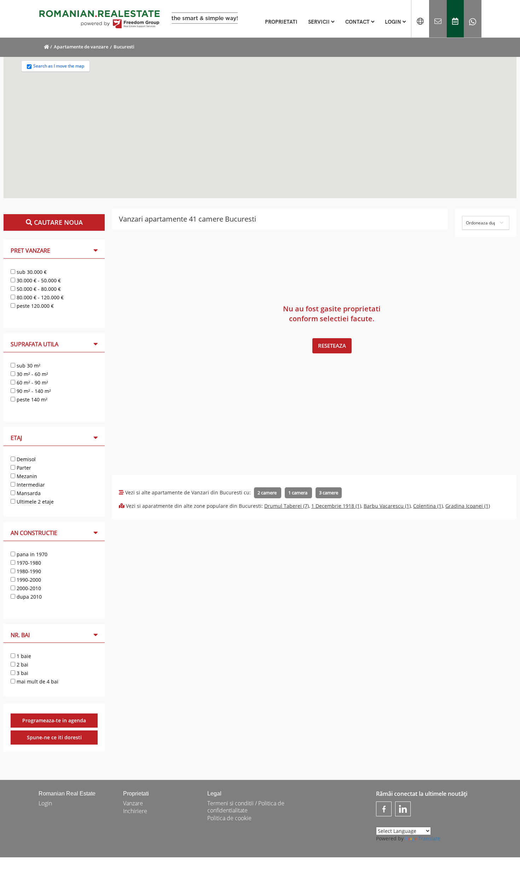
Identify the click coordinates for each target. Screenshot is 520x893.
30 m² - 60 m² (31, 374)
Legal (214, 794)
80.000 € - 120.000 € (39, 297)
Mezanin (26, 476)
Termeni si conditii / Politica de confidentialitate (245, 806)
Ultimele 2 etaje (34, 501)
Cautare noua (57, 222)
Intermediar (30, 484)
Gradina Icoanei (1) (467, 506)
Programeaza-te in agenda (54, 720)
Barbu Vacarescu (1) (387, 506)
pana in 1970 (31, 554)
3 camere (328, 492)
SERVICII (319, 22)
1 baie (23, 656)
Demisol (25, 459)
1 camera (298, 492)
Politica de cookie (229, 818)
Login (45, 803)
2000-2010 (28, 588)
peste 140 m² (31, 399)
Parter (23, 467)
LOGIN (394, 22)
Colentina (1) (428, 506)
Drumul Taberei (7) (286, 506)
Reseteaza (332, 345)
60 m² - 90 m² (31, 382)
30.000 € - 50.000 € (38, 280)
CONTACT (358, 22)
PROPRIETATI (281, 22)
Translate (429, 838)
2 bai (21, 664)
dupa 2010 (28, 596)
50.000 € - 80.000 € (38, 289)
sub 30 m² (27, 365)
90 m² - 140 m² (33, 391)
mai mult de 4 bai (36, 681)
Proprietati (136, 794)
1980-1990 (28, 571)
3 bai (21, 673)
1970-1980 (28, 562)
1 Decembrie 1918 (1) (336, 506)
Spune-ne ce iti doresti (54, 737)
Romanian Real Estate (67, 794)
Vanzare (133, 803)
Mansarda (28, 493)
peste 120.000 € (34, 305)
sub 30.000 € (31, 272)
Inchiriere (135, 811)
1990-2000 (28, 579)
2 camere (268, 492)
